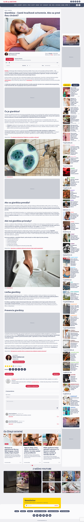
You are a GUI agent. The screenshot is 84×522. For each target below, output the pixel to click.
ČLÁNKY (72, 234)
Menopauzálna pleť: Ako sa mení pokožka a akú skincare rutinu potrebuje (75, 128)
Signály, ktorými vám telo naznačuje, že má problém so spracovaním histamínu (75, 182)
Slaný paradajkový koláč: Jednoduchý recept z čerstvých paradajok (75, 195)
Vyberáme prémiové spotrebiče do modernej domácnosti (74, 379)
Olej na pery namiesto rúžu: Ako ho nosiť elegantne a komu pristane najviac (74, 136)
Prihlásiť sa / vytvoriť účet (32, 386)
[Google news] (46, 515)
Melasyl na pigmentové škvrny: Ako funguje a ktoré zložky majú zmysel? (74, 101)
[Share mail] (25, 369)
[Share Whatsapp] (13, 369)
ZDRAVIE (37, 5)
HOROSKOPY (45, 5)
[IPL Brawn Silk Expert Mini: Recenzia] (71, 488)
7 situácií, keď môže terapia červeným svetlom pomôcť (74, 171)
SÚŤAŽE (66, 5)
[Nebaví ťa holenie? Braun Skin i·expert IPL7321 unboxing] (52, 488)
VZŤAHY (29, 5)
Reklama (30, 511)
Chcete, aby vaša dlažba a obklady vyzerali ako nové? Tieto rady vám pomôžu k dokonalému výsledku (75, 309)
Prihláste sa (14, 379)
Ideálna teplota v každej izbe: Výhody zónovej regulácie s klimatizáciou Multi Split (75, 367)
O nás (16, 511)
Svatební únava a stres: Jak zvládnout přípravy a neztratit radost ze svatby (75, 226)
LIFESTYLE (25, 5)
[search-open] (79, 5)
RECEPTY (33, 5)
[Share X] (16, 369)
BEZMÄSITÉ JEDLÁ (75, 384)
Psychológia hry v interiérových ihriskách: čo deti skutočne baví (75, 285)
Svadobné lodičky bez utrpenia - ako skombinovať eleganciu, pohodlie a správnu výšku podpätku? (75, 150)
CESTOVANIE (57, 5)
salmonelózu (8, 80)
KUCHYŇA (73, 374)
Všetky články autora (19, 362)
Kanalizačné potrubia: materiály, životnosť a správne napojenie (74, 357)
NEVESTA (73, 145)
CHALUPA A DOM (75, 352)
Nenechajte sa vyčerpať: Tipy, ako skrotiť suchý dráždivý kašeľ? (75, 237)
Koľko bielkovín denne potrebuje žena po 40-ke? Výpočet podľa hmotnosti (75, 110)
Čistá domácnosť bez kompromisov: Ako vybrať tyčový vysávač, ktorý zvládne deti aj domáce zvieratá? (75, 401)
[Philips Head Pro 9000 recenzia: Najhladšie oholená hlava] (71, 476)
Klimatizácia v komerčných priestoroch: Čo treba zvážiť (74, 345)
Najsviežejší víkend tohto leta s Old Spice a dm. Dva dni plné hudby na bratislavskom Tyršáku (75, 91)
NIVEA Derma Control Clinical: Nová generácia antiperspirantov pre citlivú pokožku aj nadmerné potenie (75, 273)
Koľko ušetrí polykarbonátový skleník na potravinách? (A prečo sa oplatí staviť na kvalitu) (75, 296)
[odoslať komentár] (57, 408)
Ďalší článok (56, 374)
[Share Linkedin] (22, 369)
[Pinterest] (77, 1)
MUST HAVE (73, 156)
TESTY (41, 5)
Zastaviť (8, 65)
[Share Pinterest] (19, 369)
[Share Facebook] (10, 369)
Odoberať (56, 505)
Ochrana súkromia (53, 511)
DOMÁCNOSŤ (74, 304)
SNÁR (50, 5)
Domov (6, 10)
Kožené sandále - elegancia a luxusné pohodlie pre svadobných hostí (75, 160)
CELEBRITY (19, 5)
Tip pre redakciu (65, 511)
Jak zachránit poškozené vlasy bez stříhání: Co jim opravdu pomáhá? (75, 216)
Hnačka (6, 70)
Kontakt (23, 511)
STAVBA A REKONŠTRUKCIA (75, 331)
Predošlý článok (9, 374)
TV (69, 5)
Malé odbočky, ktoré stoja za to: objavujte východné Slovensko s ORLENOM (75, 262)
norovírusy (29, 80)
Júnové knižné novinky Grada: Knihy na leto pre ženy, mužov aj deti (75, 411)
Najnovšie (75, 85)
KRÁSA (15, 5)
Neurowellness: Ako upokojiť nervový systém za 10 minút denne (74, 204)
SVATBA (72, 221)
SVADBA (62, 5)
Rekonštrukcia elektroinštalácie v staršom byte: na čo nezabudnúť (75, 336)
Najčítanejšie (67, 85)
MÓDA (53, 5)
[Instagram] (75, 1)
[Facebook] (71, 1)
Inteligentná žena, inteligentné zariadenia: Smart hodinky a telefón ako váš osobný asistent (75, 249)
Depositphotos (10, 176)
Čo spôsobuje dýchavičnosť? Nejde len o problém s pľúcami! (25, 137)
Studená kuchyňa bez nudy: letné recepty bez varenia (75, 387)
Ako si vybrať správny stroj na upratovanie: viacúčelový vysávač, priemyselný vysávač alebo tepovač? (75, 321)
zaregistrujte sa (35, 382)
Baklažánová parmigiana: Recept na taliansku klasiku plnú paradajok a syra (75, 119)
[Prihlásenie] (77, 5)
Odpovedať (11, 416)
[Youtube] (73, 1)
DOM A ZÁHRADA (75, 291)
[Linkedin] (79, 1)
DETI (72, 282)
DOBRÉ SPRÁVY (74, 257)
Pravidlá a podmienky (40, 511)
